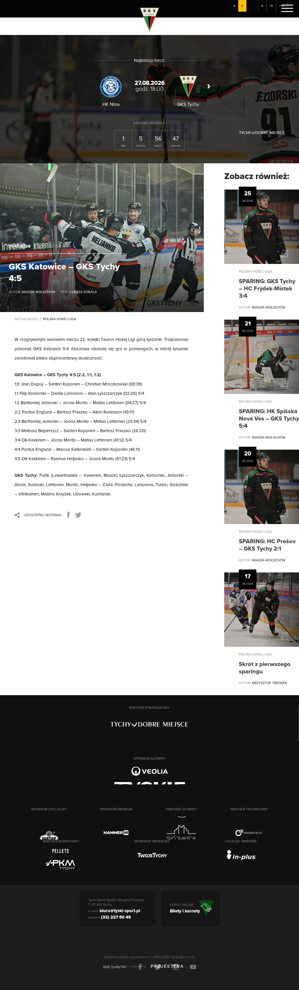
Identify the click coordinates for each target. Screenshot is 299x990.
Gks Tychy (152, 19)
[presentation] (92, 86)
